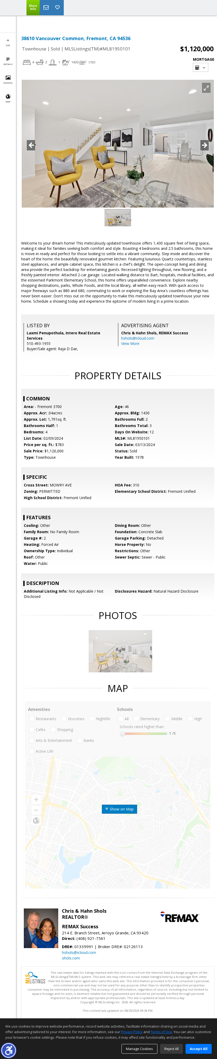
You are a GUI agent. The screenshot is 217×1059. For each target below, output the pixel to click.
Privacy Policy (132, 1031)
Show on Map (121, 809)
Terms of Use (161, 1031)
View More (130, 343)
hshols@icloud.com (137, 338)
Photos (7, 82)
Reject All (171, 1048)
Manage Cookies (139, 1048)
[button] (8, 1050)
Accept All (198, 1048)
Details (7, 64)
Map (8, 101)
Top (8, 45)
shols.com (71, 957)
